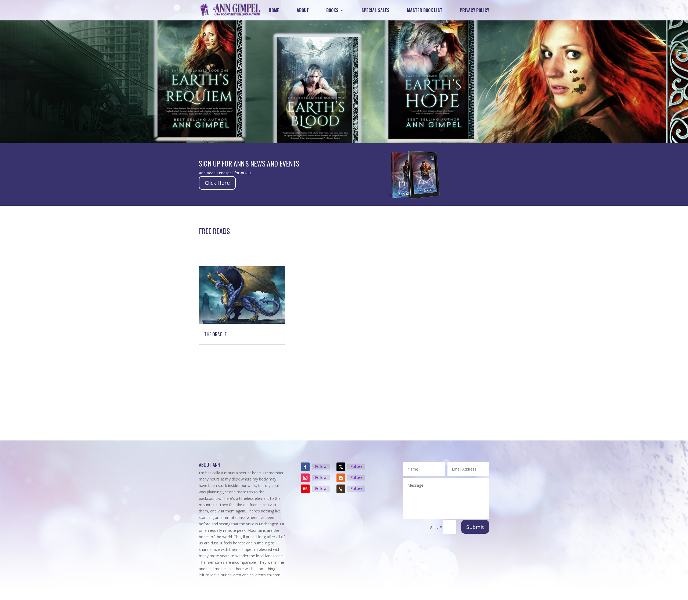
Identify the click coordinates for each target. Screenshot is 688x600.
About (303, 10)
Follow (321, 466)
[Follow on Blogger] (340, 478)
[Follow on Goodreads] (340, 489)
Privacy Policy (474, 10)
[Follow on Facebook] (305, 466)
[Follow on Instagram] (305, 478)
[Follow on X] (340, 466)
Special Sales (375, 10)
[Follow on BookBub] (305, 489)
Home (274, 10)
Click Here (217, 182)
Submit (475, 526)
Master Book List (424, 10)
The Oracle (215, 334)
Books (332, 10)
